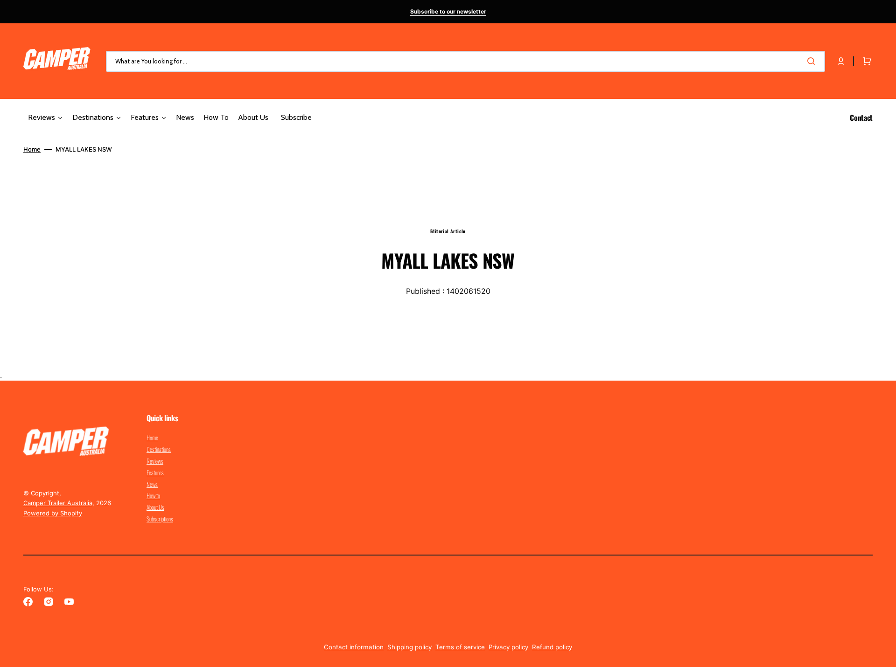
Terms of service (460, 647)
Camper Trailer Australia (57, 503)
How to (153, 495)
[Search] (813, 61)
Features (155, 472)
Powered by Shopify (52, 513)
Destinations (159, 449)
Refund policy (552, 647)
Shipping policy (409, 647)
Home (32, 149)
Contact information (354, 647)
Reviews (155, 461)
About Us (155, 507)
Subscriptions (160, 518)
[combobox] (465, 61)
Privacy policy (508, 647)
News (152, 484)
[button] (841, 61)
